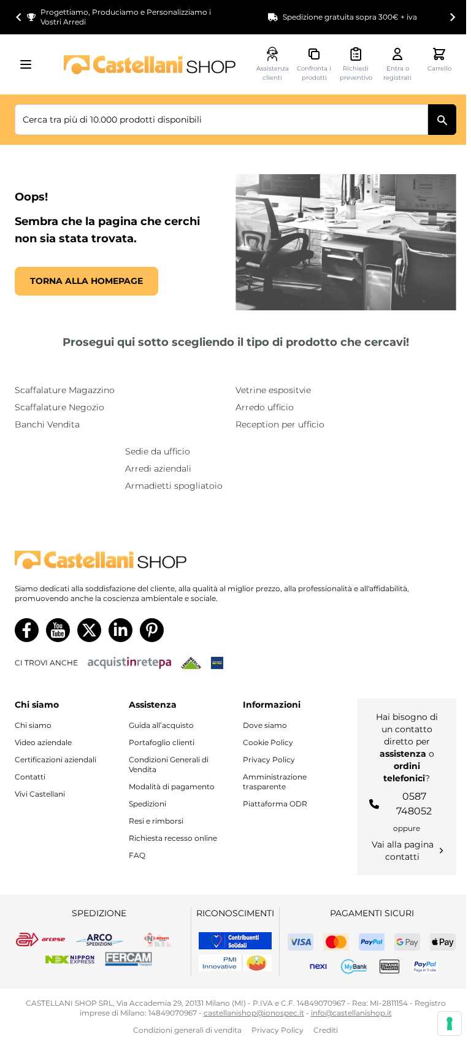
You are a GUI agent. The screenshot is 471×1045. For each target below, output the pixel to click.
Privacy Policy (269, 759)
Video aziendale (43, 742)
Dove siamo (265, 725)
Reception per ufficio (280, 424)
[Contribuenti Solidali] (235, 940)
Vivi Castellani (40, 793)
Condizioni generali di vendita (187, 1030)
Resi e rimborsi (156, 820)
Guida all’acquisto (161, 725)
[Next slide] (452, 17)
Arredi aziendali (158, 468)
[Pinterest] (152, 630)
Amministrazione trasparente (275, 781)
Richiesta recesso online (173, 838)
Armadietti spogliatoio (174, 485)
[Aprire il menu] (29, 64)
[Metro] (217, 663)
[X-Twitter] (89, 630)
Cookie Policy (268, 742)
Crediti (325, 1030)
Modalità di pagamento (172, 786)
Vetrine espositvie (273, 390)
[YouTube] (58, 630)
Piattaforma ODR (275, 803)
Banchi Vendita (47, 424)
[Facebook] (27, 630)
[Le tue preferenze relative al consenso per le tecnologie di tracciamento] (449, 1023)
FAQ (137, 855)
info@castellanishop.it (351, 1012)
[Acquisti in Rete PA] (129, 663)
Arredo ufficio (265, 407)
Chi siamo (33, 725)
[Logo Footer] (235, 560)
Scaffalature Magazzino (65, 390)
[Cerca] (442, 119)
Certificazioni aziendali (55, 759)
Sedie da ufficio (157, 451)
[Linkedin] (120, 630)
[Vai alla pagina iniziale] (150, 64)
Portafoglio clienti (161, 742)
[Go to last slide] (19, 17)
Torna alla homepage (86, 280)
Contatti (30, 776)
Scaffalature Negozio (59, 407)
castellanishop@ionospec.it (254, 1012)
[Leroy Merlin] (191, 663)
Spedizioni (147, 803)
